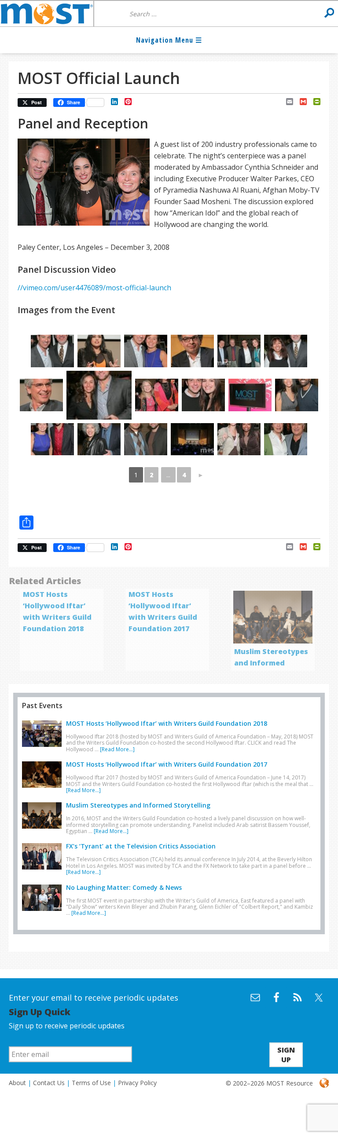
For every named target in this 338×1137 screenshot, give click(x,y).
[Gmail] (300, 101)
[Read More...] (117, 749)
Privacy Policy (137, 1083)
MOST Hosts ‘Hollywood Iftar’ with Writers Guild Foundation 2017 (166, 764)
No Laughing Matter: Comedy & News (124, 887)
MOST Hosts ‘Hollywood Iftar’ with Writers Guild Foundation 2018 (166, 723)
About (17, 1083)
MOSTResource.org (46, 13)
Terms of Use (91, 1083)
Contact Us (49, 1083)
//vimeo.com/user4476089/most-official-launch (94, 287)
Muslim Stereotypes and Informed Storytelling (271, 663)
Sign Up (286, 1054)
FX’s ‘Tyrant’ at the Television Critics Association (141, 846)
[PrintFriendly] (313, 101)
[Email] (286, 101)
